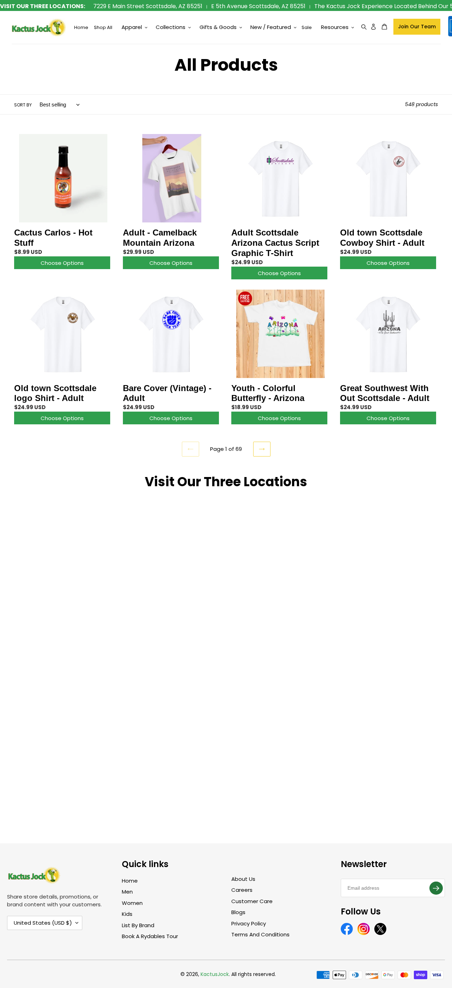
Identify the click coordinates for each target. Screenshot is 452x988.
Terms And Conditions (260, 934)
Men (127, 891)
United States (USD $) (43, 922)
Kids (127, 914)
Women (132, 903)
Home (130, 880)
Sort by (23, 105)
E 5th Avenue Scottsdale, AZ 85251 (258, 6)
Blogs (238, 912)
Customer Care (252, 901)
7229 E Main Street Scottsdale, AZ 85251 (147, 6)
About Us (243, 879)
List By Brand (138, 925)
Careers (241, 890)
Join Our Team (417, 26)
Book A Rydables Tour (150, 936)
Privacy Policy (248, 923)
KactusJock (215, 974)
